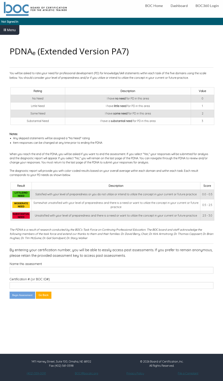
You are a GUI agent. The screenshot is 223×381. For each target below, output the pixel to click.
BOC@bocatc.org (86, 373)
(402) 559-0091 (36, 373)
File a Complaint (188, 373)
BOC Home (154, 5)
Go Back (44, 295)
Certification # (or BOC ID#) (30, 279)
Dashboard (179, 5)
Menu (11, 30)
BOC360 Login (207, 5)
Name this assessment (26, 264)
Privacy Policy (135, 373)
